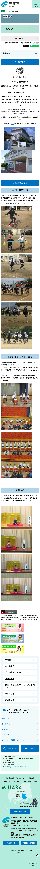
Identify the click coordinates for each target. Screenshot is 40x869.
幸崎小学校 (5, 718)
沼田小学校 (5, 734)
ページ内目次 (20, 38)
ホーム (8, 11)
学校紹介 (9, 660)
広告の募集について (30, 781)
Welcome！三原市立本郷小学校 (13, 740)
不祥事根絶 (9, 679)
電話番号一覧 (11, 843)
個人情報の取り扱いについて (15, 778)
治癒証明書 (9, 700)
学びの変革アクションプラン (17, 672)
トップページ (6, 724)
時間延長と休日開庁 (29, 843)
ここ (12, 124)
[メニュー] (36, 4)
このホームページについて (11, 781)
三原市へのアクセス (20, 811)
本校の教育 (9, 666)
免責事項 (31, 778)
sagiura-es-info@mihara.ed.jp (19, 766)
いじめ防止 (9, 694)
